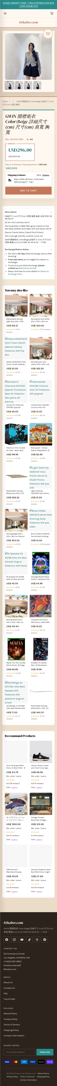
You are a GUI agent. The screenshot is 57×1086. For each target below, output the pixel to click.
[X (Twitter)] (37, 940)
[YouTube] (22, 940)
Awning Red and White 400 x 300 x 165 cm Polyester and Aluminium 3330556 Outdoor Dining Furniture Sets (40, 320)
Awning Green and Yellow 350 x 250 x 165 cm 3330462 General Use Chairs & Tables (40, 363)
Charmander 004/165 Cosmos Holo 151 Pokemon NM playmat (40, 406)
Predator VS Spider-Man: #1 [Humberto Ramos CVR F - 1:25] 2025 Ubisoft (39, 664)
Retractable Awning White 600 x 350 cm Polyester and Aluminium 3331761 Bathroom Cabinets (39, 707)
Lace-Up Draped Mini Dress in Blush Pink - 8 (15, 766)
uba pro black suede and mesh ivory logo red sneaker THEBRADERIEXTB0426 (40, 766)
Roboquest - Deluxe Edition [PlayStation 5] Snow (40, 449)
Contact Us (9, 988)
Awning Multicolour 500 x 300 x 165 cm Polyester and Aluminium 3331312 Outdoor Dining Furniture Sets (14, 621)
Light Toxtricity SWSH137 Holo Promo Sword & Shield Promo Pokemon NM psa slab (40, 492)
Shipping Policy (11, 1030)
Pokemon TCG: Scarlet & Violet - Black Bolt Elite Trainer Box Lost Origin (15, 449)
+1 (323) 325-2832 (12, 961)
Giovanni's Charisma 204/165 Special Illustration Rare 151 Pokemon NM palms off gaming (16, 406)
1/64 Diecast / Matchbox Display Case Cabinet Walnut (15, 870)
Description (11, 212)
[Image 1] (9, 85)
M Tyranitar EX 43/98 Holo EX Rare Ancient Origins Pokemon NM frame (15, 578)
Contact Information (14, 1035)
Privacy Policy (10, 1019)
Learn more (11, 168)
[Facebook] (7, 940)
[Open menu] (5, 13)
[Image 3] (28, 85)
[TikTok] (29, 940)
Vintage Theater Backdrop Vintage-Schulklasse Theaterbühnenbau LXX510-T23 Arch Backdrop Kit (39, 818)
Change (45, 175)
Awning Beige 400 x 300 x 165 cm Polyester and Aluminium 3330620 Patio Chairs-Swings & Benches (16, 535)
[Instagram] (14, 940)
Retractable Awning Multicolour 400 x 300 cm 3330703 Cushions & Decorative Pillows (16, 492)
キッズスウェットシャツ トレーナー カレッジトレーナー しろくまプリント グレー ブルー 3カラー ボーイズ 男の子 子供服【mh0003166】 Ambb (16, 818)
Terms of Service (12, 1024)
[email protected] (28, 268)
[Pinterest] (45, 940)
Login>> (15, 787)
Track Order (9, 999)
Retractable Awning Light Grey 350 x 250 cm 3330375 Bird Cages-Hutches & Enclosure (14, 320)
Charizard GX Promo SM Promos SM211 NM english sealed (40, 621)
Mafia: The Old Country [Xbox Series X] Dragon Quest (16, 664)
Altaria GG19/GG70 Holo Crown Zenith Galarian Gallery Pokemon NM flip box (16, 363)
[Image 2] (18, 85)
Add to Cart (28, 190)
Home (5, 101)
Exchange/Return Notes (17, 249)
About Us (8, 982)
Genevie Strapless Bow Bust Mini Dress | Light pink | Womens (41, 870)
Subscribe (45, 1052)
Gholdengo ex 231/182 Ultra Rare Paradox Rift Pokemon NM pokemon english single (16, 707)
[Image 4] (37, 85)
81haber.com (28, 22)
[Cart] (51, 13)
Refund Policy (10, 1013)
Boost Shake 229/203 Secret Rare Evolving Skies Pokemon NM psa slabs (40, 535)
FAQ (5, 993)
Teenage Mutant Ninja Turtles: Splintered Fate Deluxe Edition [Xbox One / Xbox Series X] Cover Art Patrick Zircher (40, 578)
